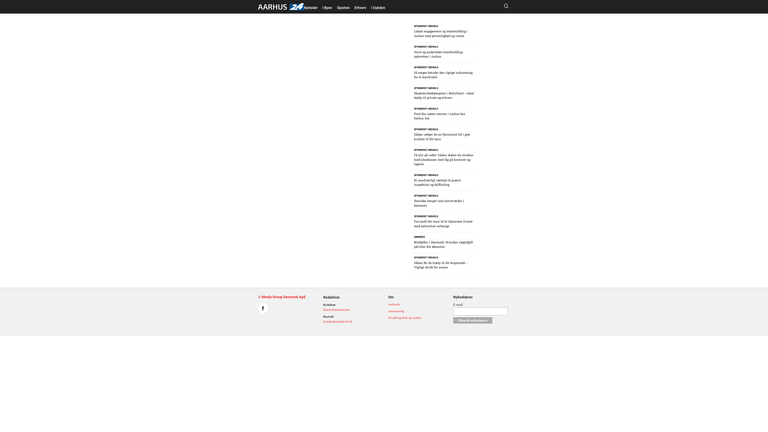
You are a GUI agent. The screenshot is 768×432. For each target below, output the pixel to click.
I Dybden (378, 8)
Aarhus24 (394, 304)
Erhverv (360, 8)
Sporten (343, 8)
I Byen (327, 8)
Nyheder (311, 8)
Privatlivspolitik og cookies (404, 318)
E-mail (458, 304)
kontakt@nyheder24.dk (337, 321)
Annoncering (396, 311)
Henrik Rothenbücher (336, 310)
